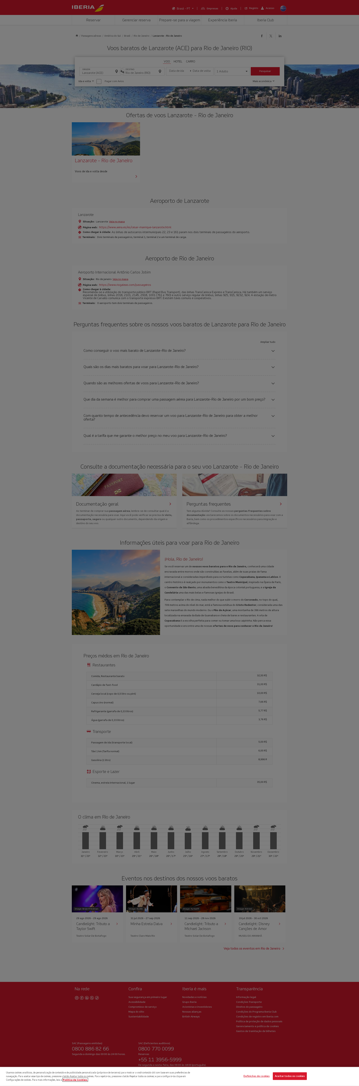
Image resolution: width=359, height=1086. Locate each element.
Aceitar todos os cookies (290, 1076)
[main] (179, 1076)
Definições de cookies (256, 1076)
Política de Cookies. (75, 1079)
